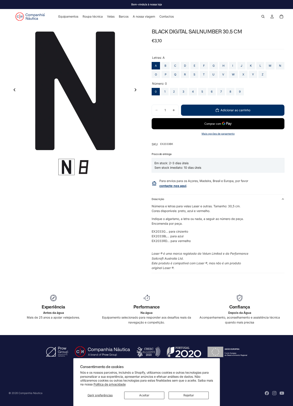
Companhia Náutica (30, 393)
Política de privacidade (110, 384)
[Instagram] (274, 393)
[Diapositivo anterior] (13, 90)
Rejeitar (188, 395)
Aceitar (144, 395)
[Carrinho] (281, 16)
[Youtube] (281, 393)
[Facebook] (266, 393)
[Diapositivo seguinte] (136, 90)
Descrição (158, 199)
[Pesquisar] (263, 16)
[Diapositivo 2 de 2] (83, 167)
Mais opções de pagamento (218, 133)
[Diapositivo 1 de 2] (66, 167)
